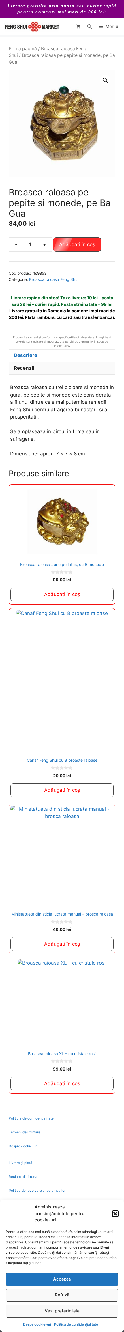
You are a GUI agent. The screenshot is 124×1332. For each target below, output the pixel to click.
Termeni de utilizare (24, 1132)
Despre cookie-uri (23, 1146)
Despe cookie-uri (37, 1324)
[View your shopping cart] (78, 26)
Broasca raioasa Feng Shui (53, 279)
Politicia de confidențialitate (31, 1118)
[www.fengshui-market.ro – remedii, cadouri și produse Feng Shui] (32, 26)
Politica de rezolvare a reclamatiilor (37, 1190)
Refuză (62, 1295)
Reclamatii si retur (23, 1176)
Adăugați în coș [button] (62, 594)
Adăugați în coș (77, 244)
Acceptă (62, 1279)
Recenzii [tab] (24, 368)
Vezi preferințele (62, 1311)
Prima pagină (23, 48)
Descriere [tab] (25, 355)
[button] (115, 1214)
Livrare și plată (20, 1163)
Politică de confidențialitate (76, 1324)
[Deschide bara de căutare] (89, 26)
